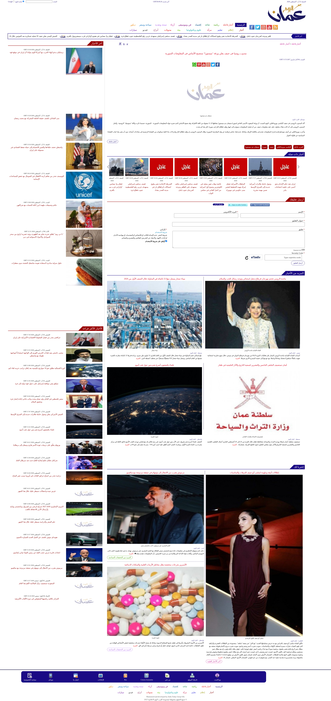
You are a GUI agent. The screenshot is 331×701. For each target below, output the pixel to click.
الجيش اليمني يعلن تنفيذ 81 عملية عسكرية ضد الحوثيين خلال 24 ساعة (74, 36)
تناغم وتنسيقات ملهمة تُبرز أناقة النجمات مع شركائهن (37, 205)
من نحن (167, 680)
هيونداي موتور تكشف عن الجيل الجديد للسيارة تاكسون (36, 537)
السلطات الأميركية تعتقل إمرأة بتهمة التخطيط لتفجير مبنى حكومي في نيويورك (235, 187)
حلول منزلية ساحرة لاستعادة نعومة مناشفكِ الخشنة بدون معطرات (37, 263)
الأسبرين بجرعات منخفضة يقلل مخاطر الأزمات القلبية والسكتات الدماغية (156, 565)
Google (10, 2)
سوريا (264, 147)
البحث (55, 2)
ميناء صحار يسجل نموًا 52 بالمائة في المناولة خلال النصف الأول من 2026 (154, 279)
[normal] (123, 43)
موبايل (51, 680)
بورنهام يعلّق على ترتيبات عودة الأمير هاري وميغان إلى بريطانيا (36, 445)
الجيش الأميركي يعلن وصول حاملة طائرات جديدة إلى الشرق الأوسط (37, 414)
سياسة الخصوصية (30, 680)
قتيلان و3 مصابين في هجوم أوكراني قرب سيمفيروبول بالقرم (133, 36)
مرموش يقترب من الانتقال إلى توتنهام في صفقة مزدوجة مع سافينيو (156, 473)
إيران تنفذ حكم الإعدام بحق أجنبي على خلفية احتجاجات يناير (285, 187)
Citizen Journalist (147, 680)
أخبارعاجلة (296, 44)
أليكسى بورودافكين (284, 147)
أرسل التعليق (298, 263)
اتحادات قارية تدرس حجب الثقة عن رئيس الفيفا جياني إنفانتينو (36, 553)
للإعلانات (101, 680)
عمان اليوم (18, 2)
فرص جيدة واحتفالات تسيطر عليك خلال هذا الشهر (36, 491)
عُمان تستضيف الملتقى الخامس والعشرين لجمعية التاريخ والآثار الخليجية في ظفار (252, 365)
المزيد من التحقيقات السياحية (120, 557)
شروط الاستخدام (161, 232)
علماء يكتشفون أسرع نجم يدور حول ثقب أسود (154, 365)
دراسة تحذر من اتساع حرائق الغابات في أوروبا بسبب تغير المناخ (37, 476)
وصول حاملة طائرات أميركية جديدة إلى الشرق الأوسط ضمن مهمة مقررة (260, 187)
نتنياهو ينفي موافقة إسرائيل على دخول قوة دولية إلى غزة (36, 384)
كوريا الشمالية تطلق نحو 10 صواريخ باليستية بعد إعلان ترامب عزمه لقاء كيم (36, 368)
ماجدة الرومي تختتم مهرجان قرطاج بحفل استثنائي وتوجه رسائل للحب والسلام (252, 279)
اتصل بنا (76, 680)
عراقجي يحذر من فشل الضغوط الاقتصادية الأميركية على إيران (36, 337)
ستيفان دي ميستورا (252, 147)
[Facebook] (260, 206)
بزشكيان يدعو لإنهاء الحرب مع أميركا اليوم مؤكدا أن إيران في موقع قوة (36, 52)
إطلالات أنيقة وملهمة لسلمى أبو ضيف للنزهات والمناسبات (254, 473)
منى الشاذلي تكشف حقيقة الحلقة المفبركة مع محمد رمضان (36, 118)
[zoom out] (127, 43)
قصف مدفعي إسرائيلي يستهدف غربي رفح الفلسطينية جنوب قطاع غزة (191, 36)
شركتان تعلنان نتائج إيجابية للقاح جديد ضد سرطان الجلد (37, 460)
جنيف (272, 147)
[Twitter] (238, 206)
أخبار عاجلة (284, 44)
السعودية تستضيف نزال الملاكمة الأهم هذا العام (36, 583)
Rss (125, 680)
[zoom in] (120, 43)
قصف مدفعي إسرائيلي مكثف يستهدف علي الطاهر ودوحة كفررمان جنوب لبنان (186, 187)
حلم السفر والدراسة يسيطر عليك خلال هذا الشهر (36, 522)
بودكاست (217, 680)
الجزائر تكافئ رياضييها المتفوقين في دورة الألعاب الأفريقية (37, 599)
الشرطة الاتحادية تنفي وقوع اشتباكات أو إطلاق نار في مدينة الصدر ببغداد (254, 36)
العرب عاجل (298, 147)
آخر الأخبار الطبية (214, 661)
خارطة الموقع (192, 680)
